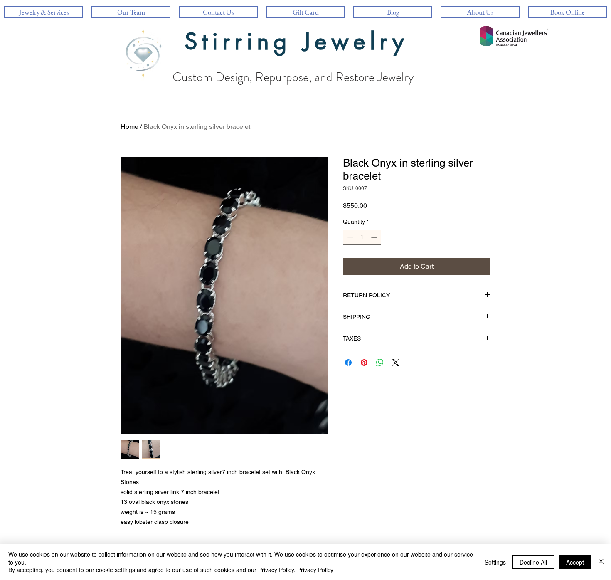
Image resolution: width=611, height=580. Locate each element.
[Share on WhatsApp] (380, 363)
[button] (480, 12)
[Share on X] (396, 363)
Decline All (533, 562)
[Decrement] (349, 237)
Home (129, 127)
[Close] (601, 561)
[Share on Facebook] (348, 363)
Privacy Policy (315, 569)
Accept (575, 562)
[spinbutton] (362, 237)
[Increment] (375, 237)
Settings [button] (495, 562)
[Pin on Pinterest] (364, 363)
